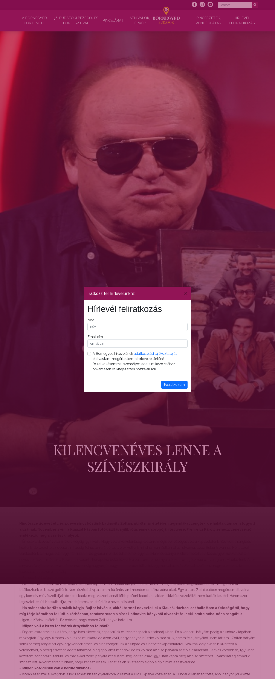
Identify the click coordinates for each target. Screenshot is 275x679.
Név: (91, 320)
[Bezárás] (185, 293)
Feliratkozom (174, 385)
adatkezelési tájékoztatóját (155, 354)
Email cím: (95, 337)
